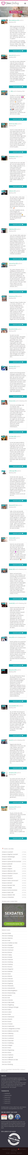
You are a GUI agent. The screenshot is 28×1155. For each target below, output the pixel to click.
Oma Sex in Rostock (7, 1019)
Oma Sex (3, 1069)
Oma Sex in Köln (6, 940)
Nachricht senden (17, 51)
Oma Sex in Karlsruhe (7, 978)
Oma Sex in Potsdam (7, 1024)
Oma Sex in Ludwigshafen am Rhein (11, 1028)
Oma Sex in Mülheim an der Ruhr (10, 1031)
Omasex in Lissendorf (14, 852)
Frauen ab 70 (7, 1103)
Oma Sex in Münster (7, 976)
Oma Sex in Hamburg (7, 935)
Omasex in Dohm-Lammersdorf (14, 880)
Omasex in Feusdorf (14, 875)
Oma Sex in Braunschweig (8, 993)
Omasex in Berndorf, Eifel (14, 885)
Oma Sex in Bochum (7, 966)
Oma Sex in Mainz (6, 1009)
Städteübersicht (7, 1095)
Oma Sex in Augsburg (7, 983)
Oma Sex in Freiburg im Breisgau (10, 1007)
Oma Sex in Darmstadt (7, 1040)
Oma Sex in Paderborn (7, 1055)
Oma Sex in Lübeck (7, 1012)
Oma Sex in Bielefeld (7, 971)
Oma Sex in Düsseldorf (8, 947)
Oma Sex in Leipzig (7, 954)
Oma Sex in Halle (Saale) (8, 1002)
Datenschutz (13, 1153)
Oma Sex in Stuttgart (7, 945)
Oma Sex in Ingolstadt (7, 1057)
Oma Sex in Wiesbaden (8, 985)
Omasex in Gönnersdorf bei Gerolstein (14, 861)
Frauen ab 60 (7, 1101)
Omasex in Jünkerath (14, 864)
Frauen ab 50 (7, 1099)
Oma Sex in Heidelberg (7, 1043)
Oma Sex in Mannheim (7, 981)
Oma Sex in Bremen (7, 952)
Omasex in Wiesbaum (14, 878)
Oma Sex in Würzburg (7, 1064)
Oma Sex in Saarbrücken (8, 1026)
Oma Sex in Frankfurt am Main (9, 943)
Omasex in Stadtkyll (14, 887)
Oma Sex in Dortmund (7, 950)
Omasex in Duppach (14, 868)
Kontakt (7, 1153)
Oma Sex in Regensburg (8, 1050)
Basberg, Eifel (12, 22)
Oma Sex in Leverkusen (8, 1038)
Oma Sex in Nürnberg (7, 962)
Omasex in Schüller (14, 866)
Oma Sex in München (7, 938)
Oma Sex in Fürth (6, 1062)
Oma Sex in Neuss (6, 1052)
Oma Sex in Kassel (6, 1021)
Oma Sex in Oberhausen (8, 1016)
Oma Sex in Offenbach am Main (10, 1059)
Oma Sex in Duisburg (7, 964)
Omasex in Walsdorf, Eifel (14, 895)
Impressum (19, 1153)
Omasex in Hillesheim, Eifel (14, 871)
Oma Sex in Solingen (7, 1045)
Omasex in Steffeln (14, 859)
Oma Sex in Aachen (7, 995)
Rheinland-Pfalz (16, 1069)
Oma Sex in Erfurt (6, 1014)
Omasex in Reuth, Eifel (14, 892)
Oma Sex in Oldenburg (7, 1033)
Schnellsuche (7, 1093)
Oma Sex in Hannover (7, 959)
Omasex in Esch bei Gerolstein (14, 890)
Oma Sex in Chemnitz (7, 1000)
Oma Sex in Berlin (6, 933)
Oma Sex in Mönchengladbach (9, 990)
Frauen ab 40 (7, 1097)
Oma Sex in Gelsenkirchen (8, 988)
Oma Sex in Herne (6, 1047)
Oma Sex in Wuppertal (7, 969)
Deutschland (9, 1069)
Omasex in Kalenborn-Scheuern (14, 873)
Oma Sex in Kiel (6, 997)
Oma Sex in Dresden (7, 957)
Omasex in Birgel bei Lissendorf (14, 854)
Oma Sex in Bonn (6, 974)
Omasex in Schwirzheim (14, 897)
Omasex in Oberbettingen (14, 856)
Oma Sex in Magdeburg (8, 1005)
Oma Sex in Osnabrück (7, 1035)
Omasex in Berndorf (14, 883)
